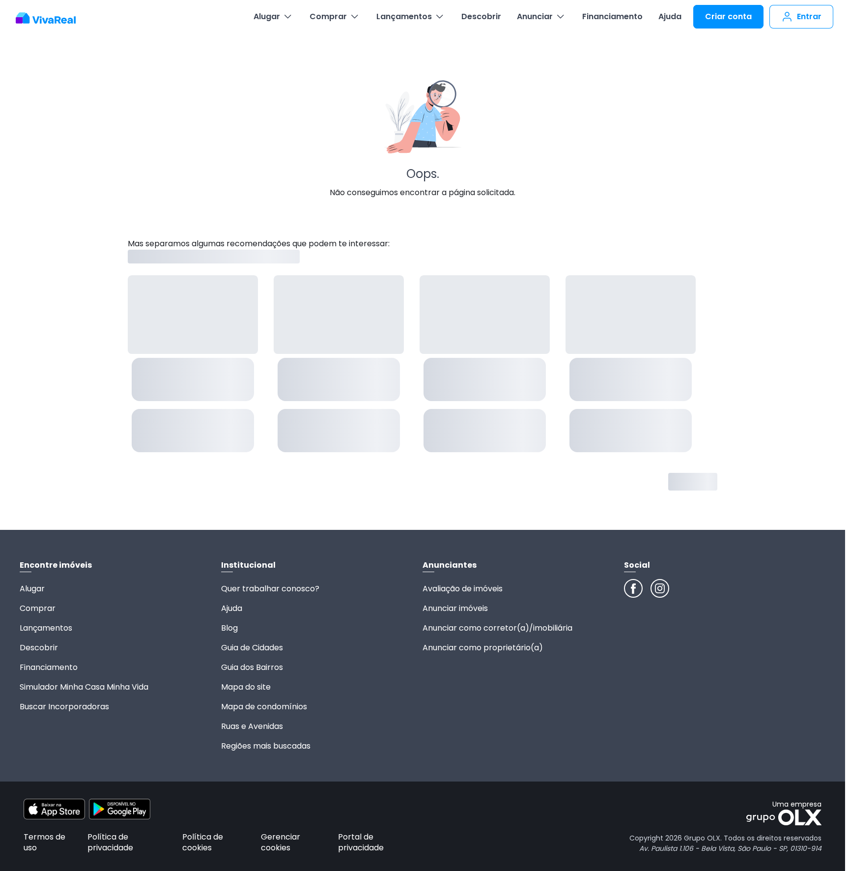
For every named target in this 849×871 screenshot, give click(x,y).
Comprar (328, 16)
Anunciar (535, 16)
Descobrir (481, 16)
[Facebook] (633, 588)
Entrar (809, 16)
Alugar (267, 16)
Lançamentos (404, 16)
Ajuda (669, 16)
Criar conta (728, 16)
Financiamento (612, 16)
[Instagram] (660, 588)
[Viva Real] (51, 18)
